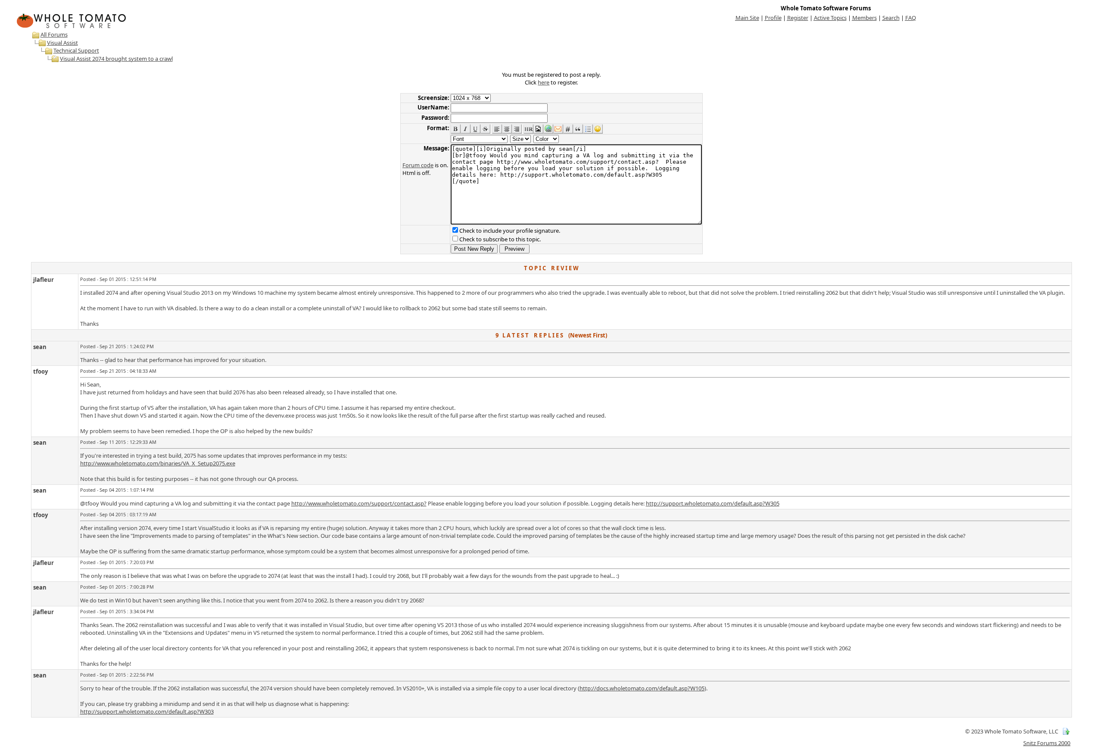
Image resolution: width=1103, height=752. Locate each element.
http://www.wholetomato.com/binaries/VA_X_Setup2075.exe (157, 463)
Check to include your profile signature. (509, 230)
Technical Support (76, 50)
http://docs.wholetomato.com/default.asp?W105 (642, 688)
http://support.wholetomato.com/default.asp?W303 (147, 711)
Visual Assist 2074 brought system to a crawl (116, 58)
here (543, 82)
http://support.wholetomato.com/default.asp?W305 (712, 503)
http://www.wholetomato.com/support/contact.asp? (359, 503)
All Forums (54, 34)
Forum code (417, 165)
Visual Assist (62, 43)
